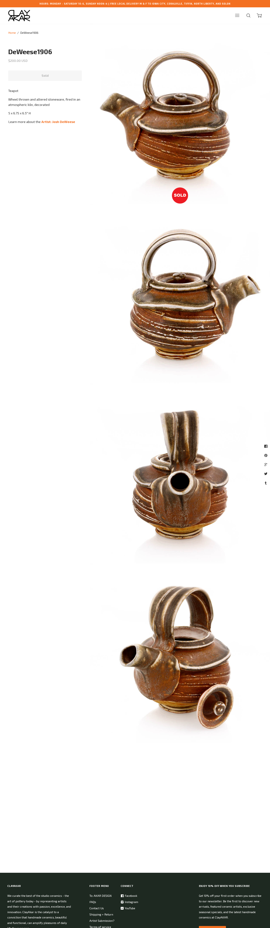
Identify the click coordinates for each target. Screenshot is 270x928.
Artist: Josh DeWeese (58, 122)
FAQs (92, 902)
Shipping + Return (101, 914)
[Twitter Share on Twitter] (266, 473)
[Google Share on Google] (266, 464)
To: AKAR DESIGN (100, 895)
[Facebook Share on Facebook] (266, 446)
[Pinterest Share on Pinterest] (266, 455)
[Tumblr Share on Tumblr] (266, 482)
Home (12, 32)
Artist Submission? (101, 920)
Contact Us (96, 908)
